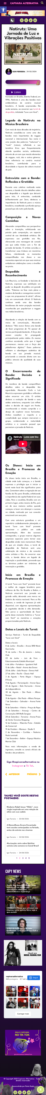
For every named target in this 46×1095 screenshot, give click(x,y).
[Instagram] (22, 20)
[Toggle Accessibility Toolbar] (40, 1089)
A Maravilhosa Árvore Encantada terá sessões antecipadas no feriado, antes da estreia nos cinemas (23, 827)
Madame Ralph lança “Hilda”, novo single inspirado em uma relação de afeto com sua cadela (22, 809)
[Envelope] (29, 1092)
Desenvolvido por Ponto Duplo (23, 1086)
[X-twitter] (26, 20)
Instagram (17, 766)
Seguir (35, 978)
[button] (3, 9)
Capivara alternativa (24, 3)
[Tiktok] (31, 20)
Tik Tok (29, 766)
